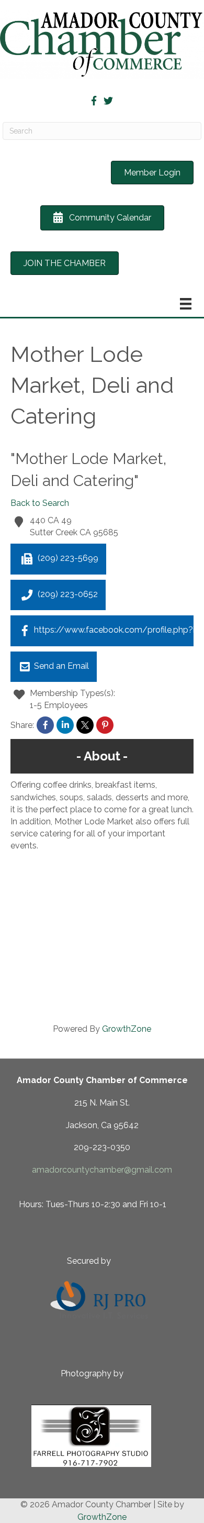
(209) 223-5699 (68, 559)
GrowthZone (126, 1029)
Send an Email (61, 666)
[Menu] (186, 304)
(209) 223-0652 (68, 594)
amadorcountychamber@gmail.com (102, 1170)
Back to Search (39, 503)
